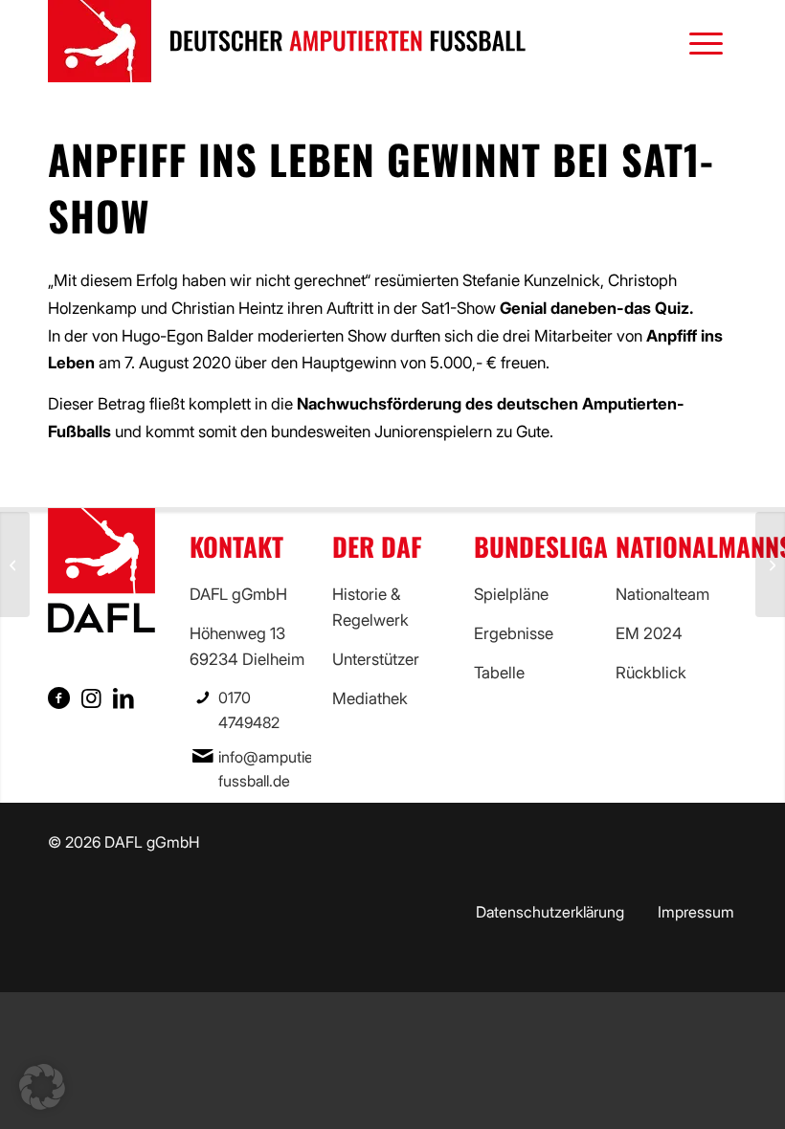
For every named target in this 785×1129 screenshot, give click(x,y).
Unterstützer (375, 659)
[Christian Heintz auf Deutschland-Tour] (770, 564)
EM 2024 (649, 633)
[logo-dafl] (287, 41)
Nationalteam (662, 594)
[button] (42, 1087)
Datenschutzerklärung (550, 911)
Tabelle (499, 672)
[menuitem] (696, 41)
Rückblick (651, 672)
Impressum (696, 911)
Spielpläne (511, 594)
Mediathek (370, 698)
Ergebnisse (513, 633)
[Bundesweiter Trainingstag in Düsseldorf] (15, 564)
